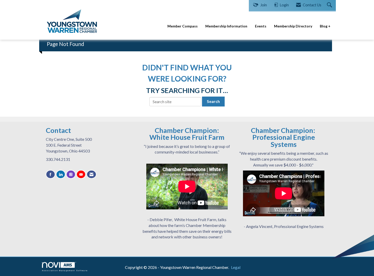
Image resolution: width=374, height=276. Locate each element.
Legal (235, 267)
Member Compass (182, 26)
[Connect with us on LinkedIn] (60, 174)
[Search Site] (330, 5)
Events (260, 26)
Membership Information (226, 26)
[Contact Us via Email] (91, 174)
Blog (324, 26)
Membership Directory (293, 26)
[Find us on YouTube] (81, 174)
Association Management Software (65, 270)
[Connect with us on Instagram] (71, 174)
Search (213, 101)
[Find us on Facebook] (50, 174)
